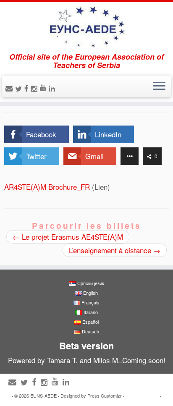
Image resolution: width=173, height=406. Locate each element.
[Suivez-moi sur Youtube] (44, 87)
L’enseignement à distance (114, 250)
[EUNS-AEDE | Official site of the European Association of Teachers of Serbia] (86, 27)
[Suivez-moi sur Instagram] (35, 88)
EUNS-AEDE (43, 395)
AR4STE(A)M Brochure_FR (47, 186)
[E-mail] (10, 88)
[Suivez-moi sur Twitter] (19, 88)
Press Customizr (104, 395)
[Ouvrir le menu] (159, 86)
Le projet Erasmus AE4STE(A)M (68, 236)
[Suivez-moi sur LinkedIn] (53, 88)
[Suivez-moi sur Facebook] (27, 88)
